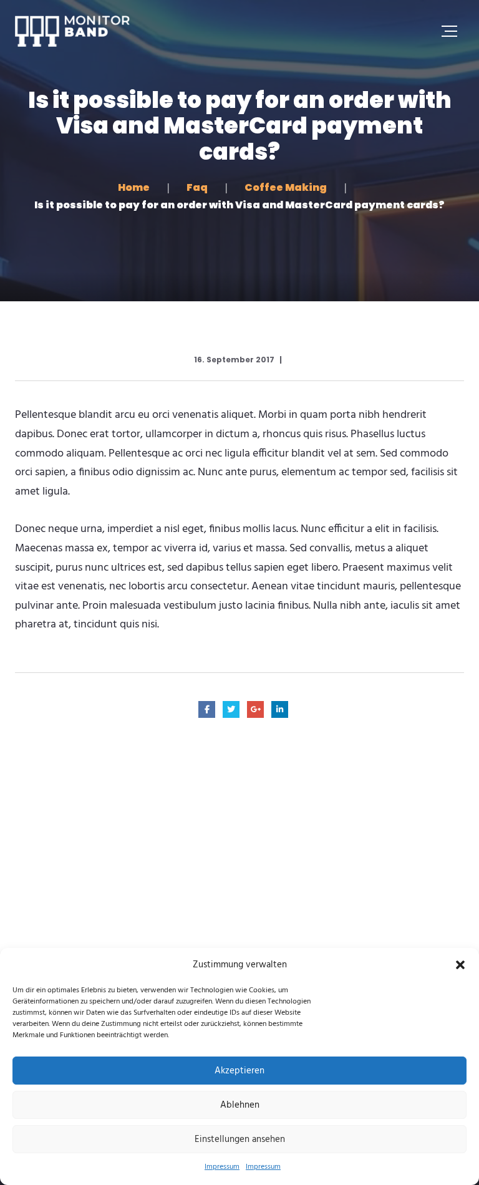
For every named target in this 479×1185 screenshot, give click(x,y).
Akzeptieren (239, 1070)
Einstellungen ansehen (240, 1139)
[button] (460, 965)
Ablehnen (239, 1105)
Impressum (222, 1167)
